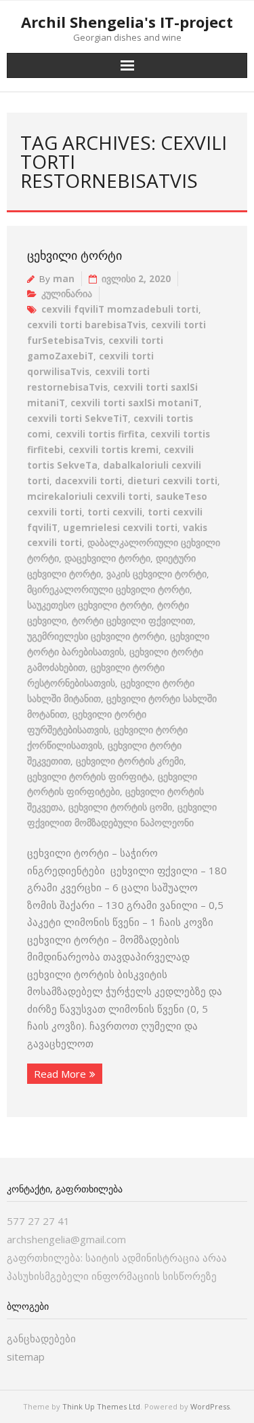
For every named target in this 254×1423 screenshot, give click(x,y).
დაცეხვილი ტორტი (107, 558)
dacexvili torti (88, 481)
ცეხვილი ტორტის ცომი (120, 807)
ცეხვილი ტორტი (74, 255)
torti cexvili (114, 512)
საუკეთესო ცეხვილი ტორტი (89, 605)
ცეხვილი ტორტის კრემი (130, 761)
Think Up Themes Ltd (101, 1406)
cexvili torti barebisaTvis (86, 325)
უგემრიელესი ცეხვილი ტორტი (96, 636)
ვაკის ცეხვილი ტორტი (156, 574)
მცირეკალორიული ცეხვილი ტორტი (108, 589)
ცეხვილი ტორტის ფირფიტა (89, 777)
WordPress (210, 1406)
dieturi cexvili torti (172, 481)
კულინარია (66, 294)
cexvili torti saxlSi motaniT (134, 403)
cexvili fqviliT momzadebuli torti (119, 309)
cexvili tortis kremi (113, 450)
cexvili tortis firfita (100, 434)
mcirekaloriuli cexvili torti (88, 496)
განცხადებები (41, 1338)
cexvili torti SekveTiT (77, 418)
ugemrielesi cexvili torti (120, 528)
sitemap (26, 1356)
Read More (60, 1073)
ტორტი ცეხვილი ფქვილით (132, 621)
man (64, 279)
